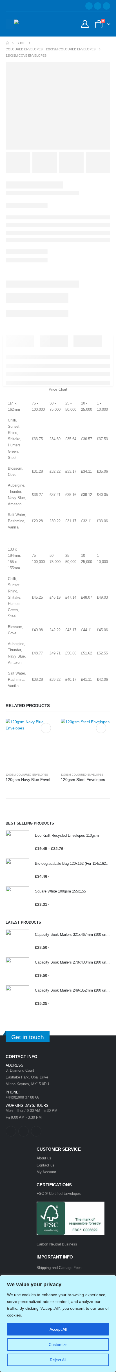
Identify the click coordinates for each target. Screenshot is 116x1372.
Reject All (58, 1360)
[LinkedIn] (106, 6)
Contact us (45, 1165)
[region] (58, 1323)
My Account (46, 1172)
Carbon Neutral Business (57, 1244)
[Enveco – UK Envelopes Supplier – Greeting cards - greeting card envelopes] (29, 24)
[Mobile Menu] (10, 24)
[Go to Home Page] (7, 43)
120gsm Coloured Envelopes (27, 774)
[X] (97, 6)
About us (44, 1158)
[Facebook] (89, 6)
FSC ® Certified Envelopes (59, 1193)
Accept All (58, 1329)
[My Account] (84, 24)
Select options (46, 728)
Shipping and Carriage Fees (59, 1268)
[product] (30, 744)
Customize (58, 1344)
